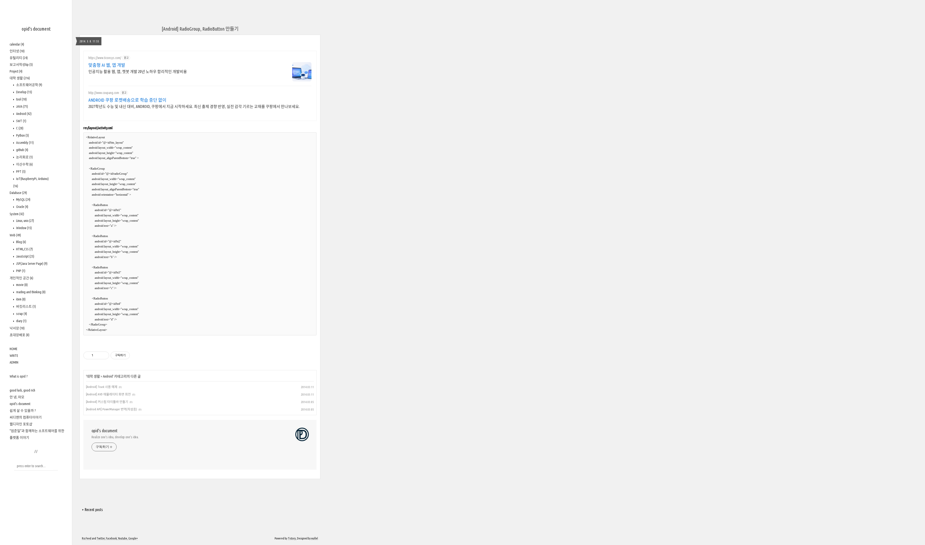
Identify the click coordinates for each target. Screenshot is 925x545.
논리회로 (24, 157)
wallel (314, 538)
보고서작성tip (21, 64)
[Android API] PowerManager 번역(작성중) (111, 409)
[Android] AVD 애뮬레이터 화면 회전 (108, 394)
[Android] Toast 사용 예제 (101, 386)
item (20, 299)
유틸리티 (19, 58)
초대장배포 (19, 335)
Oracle (21, 207)
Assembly (24, 143)
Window (23, 228)
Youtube (122, 538)
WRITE (14, 356)
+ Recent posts (92, 509)
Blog (20, 242)
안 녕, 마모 (17, 397)
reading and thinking (30, 292)
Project (16, 71)
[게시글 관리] (104, 355)
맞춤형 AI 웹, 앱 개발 (106, 65)
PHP (20, 271)
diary (20, 321)
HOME (13, 349)
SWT (20, 121)
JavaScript (24, 256)
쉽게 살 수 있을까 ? (23, 410)
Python (22, 135)
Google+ (133, 538)
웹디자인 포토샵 (21, 424)
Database (18, 193)
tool (21, 99)
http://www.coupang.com (103, 93)
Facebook (111, 538)
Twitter (101, 538)
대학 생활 (20, 78)
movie (21, 285)
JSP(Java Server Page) (31, 264)
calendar (17, 44)
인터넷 (17, 51)
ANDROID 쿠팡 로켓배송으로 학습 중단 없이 (127, 100)
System (17, 214)
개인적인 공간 (21, 278)
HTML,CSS (24, 249)
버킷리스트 (25, 306)
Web (15, 235)
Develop (23, 92)
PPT (20, 171)
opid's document (36, 29)
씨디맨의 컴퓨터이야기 (26, 417)
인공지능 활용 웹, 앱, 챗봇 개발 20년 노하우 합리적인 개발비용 (137, 71)
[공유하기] (98, 355)
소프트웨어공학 (28, 85)
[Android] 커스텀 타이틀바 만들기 (107, 401)
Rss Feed (86, 538)
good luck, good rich (22, 390)
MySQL (22, 199)
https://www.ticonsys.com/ (104, 58)
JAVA (21, 106)
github (21, 150)
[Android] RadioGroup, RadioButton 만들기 (200, 29)
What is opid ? (19, 376)
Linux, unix (24, 221)
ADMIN (14, 362)
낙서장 (17, 328)
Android (23, 114)
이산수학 (24, 164)
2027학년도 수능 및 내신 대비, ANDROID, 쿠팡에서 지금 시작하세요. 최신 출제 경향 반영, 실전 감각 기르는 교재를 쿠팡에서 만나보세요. (194, 106)
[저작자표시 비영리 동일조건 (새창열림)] (136, 355)
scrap (21, 314)
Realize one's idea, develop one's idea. (115, 437)
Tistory (292, 538)
